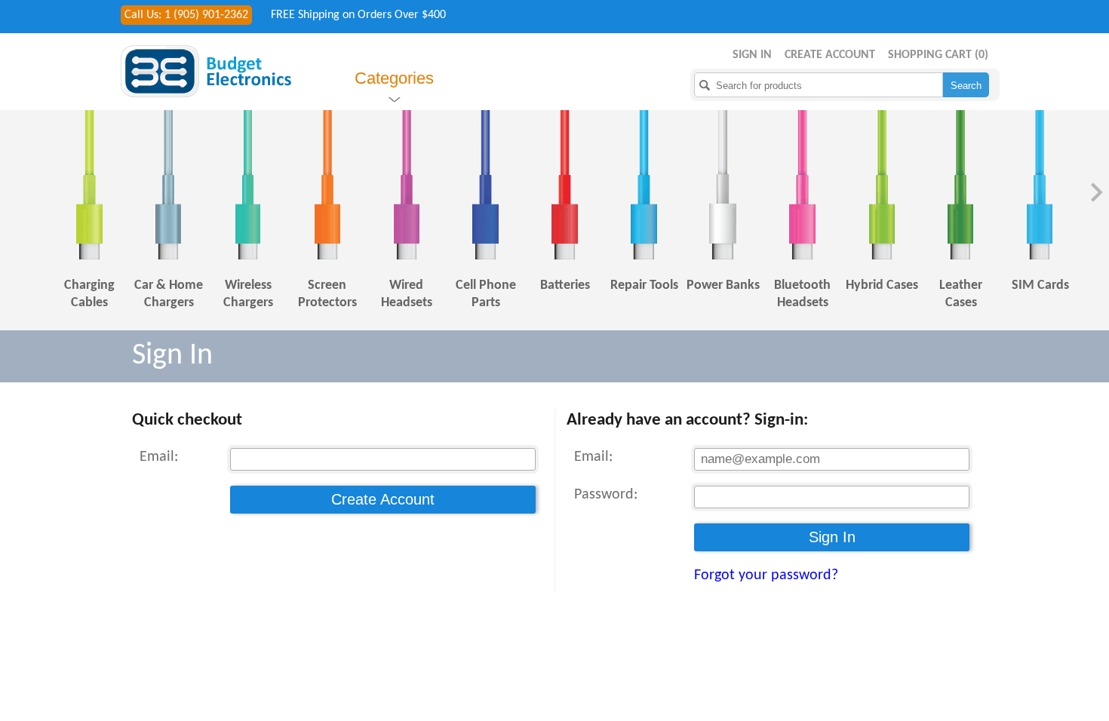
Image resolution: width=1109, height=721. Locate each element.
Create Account (830, 55)
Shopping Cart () (938, 55)
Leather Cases (960, 294)
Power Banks (723, 285)
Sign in (752, 55)
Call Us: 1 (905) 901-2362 (186, 15)
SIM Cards (1040, 285)
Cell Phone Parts (486, 294)
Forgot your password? (766, 575)
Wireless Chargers (248, 294)
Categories (394, 78)
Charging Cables (89, 294)
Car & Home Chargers (168, 294)
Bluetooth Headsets (802, 294)
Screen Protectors (327, 294)
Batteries (565, 285)
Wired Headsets (406, 294)
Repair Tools (644, 285)
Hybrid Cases (882, 285)
